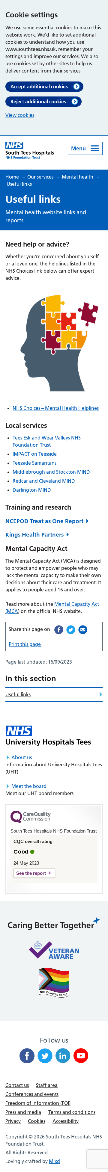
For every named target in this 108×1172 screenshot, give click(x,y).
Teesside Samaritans (34, 463)
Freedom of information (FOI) (37, 1103)
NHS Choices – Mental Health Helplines (56, 408)
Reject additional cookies (38, 102)
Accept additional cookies (39, 87)
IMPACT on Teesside (35, 454)
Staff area (47, 1085)
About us (21, 757)
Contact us (17, 1085)
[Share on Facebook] (58, 629)
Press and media (23, 1112)
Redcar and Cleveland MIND (44, 481)
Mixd (54, 1161)
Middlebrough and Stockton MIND (51, 472)
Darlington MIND (32, 490)
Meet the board (28, 786)
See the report (31, 873)
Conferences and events (31, 1094)
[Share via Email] (82, 629)
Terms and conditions (71, 1112)
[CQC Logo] (30, 821)
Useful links (18, 694)
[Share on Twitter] (70, 629)
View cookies (19, 115)
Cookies (36, 1121)
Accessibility (65, 1121)
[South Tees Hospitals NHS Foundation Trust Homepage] (29, 150)
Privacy (13, 1121)
